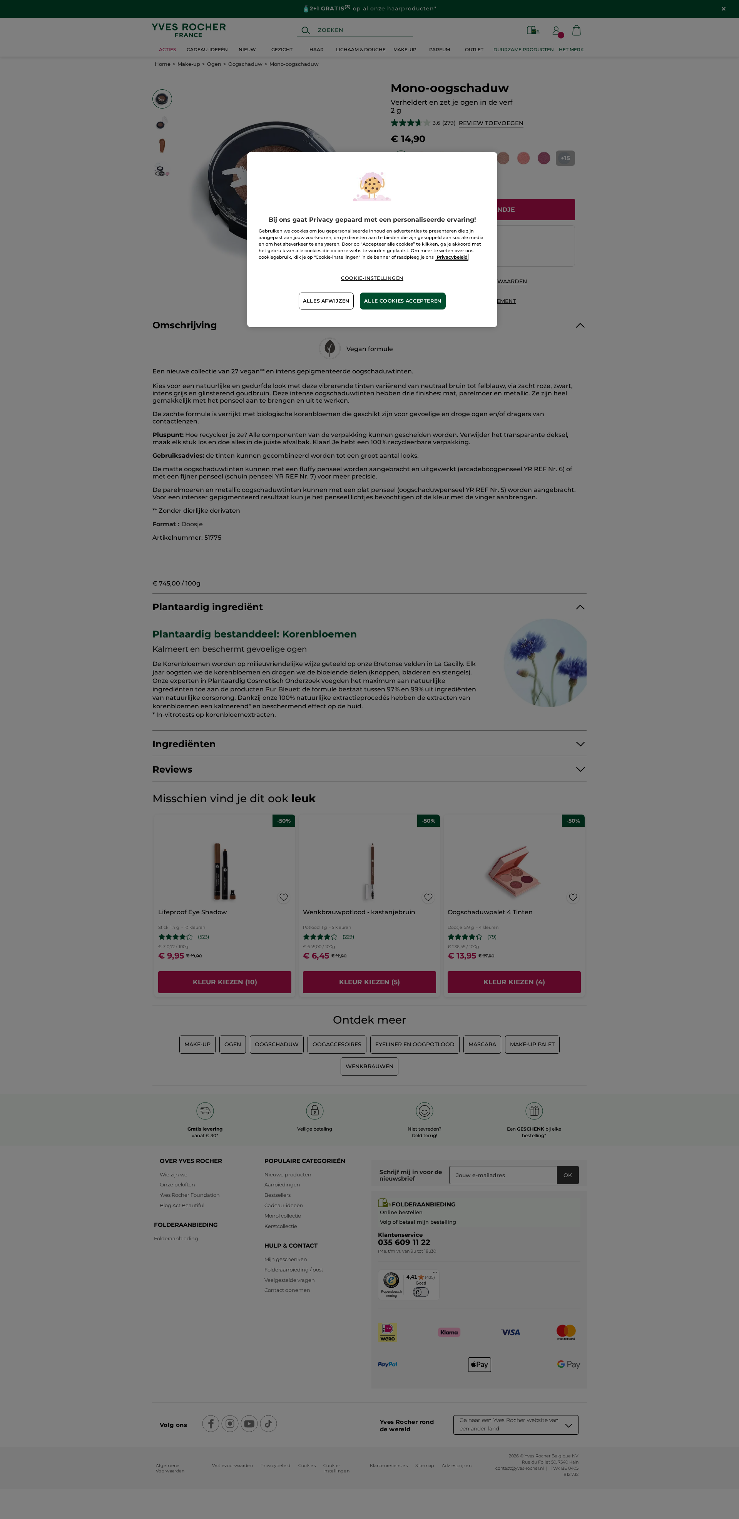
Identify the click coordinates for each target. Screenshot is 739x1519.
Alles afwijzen (326, 301)
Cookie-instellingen (372, 278)
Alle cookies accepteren (402, 301)
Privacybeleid (452, 257)
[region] (372, 239)
